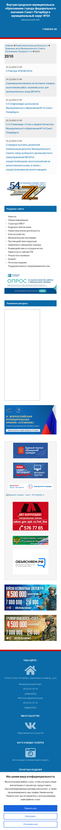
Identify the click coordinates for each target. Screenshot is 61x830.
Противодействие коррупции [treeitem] (22, 241)
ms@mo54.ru (31, 693)
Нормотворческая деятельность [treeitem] (24, 230)
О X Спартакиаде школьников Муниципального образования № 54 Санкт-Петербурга (29, 107)
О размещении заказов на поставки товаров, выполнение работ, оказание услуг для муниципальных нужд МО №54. (30, 87)
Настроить (30, 816)
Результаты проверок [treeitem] (19, 255)
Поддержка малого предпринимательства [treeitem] (29, 266)
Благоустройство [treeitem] (16, 234)
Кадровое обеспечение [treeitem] (19, 227)
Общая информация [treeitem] (18, 220)
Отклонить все (30, 824)
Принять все (30, 808)
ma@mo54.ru (30, 707)
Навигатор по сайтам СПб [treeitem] (20, 252)
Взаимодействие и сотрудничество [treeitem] (25, 248)
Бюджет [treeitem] (12, 259)
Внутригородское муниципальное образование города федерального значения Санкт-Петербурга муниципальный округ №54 (30, 10)
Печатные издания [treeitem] (17, 262)
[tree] (30, 241)
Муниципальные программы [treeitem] (22, 237)
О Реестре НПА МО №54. (19, 70)
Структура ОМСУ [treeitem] (16, 223)
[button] (49, 29)
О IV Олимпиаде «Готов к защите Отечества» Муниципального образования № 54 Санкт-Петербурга (30, 128)
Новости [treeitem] (12, 216)
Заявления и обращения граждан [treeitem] (24, 245)
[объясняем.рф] (30, 562)
